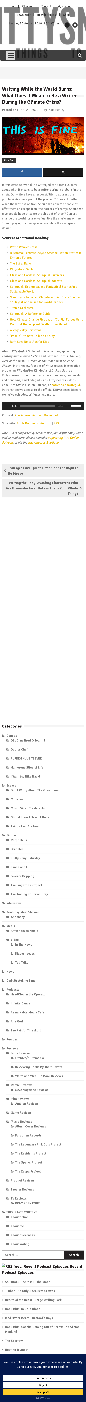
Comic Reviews (21, 1085)
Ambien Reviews (27, 1104)
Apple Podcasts (27, 423)
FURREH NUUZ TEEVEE (26, 759)
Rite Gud (9, 160)
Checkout (28, 6)
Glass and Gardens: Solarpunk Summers (37, 275)
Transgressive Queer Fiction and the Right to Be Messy (43, 471)
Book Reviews (21, 1053)
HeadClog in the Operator (29, 994)
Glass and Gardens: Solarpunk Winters (36, 281)
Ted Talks (21, 963)
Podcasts (12, 990)
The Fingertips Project (26, 885)
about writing (20, 1244)
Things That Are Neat (25, 826)
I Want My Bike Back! (25, 777)
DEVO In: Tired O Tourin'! (28, 741)
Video (15, 940)
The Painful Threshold (26, 1030)
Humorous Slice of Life (27, 768)
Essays (11, 786)
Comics (11, 736)
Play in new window (28, 415)
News (10, 972)
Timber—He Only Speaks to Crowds (30, 1291)
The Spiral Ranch (21, 264)
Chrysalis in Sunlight (23, 269)
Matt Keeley (56, 110)
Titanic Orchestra (22, 308)
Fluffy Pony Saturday (25, 858)
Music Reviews (21, 1122)
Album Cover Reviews (30, 1126)
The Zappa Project (28, 1172)
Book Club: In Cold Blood (22, 1309)
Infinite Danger (21, 1003)
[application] (43, 406)
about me (17, 1226)
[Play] (7, 406)
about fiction (20, 1217)
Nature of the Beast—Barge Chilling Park (33, 1300)
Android (45, 423)
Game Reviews (21, 1113)
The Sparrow (14, 1341)
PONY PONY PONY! (27, 1203)
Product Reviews (23, 1181)
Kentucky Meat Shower (22, 912)
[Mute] (68, 406)
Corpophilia (19, 840)
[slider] (76, 405)
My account (64, 6)
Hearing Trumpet (16, 1350)
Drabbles (17, 849)
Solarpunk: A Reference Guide (30, 314)
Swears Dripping (22, 876)
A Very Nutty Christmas (25, 330)
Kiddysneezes (25, 954)
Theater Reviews (22, 1190)
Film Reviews (20, 1099)
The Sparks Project (28, 1162)
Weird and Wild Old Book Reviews (39, 1076)
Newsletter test (47, 15)
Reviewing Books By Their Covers (38, 1067)
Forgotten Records (28, 1135)
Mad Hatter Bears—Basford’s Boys (29, 1318)
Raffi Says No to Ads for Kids (29, 342)
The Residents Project (30, 1153)
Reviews (12, 1048)
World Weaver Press (23, 247)
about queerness (23, 1235)
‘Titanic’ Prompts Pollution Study (32, 336)
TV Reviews (19, 1199)
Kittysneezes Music (24, 931)
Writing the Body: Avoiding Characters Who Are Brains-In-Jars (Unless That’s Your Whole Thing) (42, 488)
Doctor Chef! (19, 750)
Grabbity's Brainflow (29, 1058)
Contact (46, 6)
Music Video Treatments (28, 808)
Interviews (13, 903)
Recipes (12, 1039)
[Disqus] (43, 558)
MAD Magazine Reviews (32, 1090)
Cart (13, 6)
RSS (56, 423)
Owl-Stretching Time (21, 981)
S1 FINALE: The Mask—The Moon (27, 1282)
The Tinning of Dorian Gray (29, 894)
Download (51, 415)
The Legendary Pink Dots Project (38, 1144)
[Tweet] (63, 172)
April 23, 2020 (29, 110)
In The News (23, 945)
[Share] (22, 172)
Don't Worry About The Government (36, 790)
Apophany (18, 917)
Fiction (11, 835)
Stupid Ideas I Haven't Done (30, 817)
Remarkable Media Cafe (27, 1012)
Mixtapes (17, 799)
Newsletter (23, 15)
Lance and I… (20, 867)
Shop (66, 15)
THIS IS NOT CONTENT (21, 1212)
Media (10, 926)
